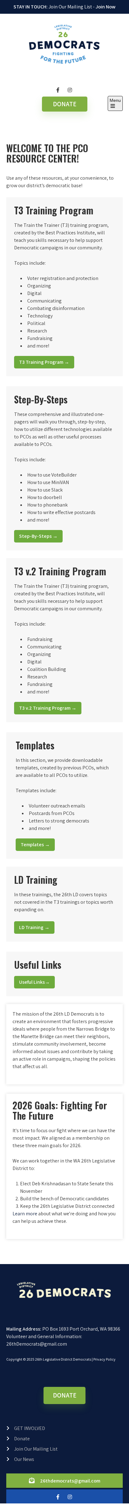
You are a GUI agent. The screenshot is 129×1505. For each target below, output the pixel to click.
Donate (22, 1438)
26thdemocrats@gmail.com (70, 1481)
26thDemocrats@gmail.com (36, 1344)
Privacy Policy (104, 1359)
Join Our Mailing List (36, 1449)
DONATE (64, 104)
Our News (24, 1459)
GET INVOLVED (29, 1428)
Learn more (25, 1213)
